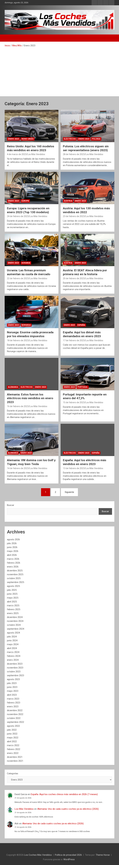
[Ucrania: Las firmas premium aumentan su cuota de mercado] (31, 250)
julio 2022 (12, 729)
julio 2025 (12, 590)
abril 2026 (12, 555)
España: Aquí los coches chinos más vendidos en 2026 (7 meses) (64, 794)
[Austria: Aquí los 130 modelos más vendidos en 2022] (87, 188)
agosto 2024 (13, 632)
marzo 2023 (13, 698)
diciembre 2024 (14, 617)
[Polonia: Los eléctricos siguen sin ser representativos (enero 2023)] (87, 126)
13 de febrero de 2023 (74, 468)
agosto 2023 (13, 679)
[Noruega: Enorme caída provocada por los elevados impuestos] (31, 312)
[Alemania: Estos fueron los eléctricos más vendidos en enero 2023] (31, 374)
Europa (25, 201)
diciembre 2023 (14, 663)
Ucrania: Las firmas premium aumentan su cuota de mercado (28, 272)
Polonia (96, 139)
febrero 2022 (13, 749)
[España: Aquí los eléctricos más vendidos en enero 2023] (87, 440)
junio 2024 (12, 640)
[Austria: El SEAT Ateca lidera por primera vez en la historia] (87, 250)
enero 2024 (12, 660)
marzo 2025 (13, 605)
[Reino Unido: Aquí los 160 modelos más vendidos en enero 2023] (31, 126)
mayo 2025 (12, 597)
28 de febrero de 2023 (74, 154)
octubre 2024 (13, 625)
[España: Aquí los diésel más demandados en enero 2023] (87, 312)
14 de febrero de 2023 (18, 468)
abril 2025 (12, 601)
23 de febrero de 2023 (74, 216)
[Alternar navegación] (8, 38)
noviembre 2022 (15, 714)
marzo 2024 (13, 652)
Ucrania (26, 263)
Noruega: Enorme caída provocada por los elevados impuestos (30, 334)
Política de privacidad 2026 (68, 855)
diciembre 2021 (14, 757)
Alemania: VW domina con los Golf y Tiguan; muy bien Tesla (31, 462)
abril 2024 (12, 648)
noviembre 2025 (15, 574)
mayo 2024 (12, 644)
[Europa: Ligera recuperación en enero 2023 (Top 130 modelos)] (31, 188)
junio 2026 (12, 547)
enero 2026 (12, 566)
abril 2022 (12, 741)
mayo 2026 (12, 551)
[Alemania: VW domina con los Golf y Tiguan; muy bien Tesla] (31, 440)
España (81, 325)
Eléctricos (70, 139)
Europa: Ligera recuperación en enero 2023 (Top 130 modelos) (28, 210)
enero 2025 (12, 613)
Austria (68, 201)
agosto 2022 (13, 726)
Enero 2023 (13, 139)
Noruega (26, 325)
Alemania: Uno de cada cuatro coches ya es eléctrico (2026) (68, 809)
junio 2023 (12, 687)
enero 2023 (12, 706)
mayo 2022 (12, 737)
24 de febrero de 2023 (18, 216)
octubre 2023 (13, 671)
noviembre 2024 (15, 621)
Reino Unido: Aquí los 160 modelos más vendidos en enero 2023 (30, 148)
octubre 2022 (13, 718)
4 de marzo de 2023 (16, 154)
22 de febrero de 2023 (18, 278)
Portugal (82, 387)
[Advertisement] (59, 70)
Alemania (13, 387)
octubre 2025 (13, 578)
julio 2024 (12, 636)
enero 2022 (12, 753)
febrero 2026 (13, 562)
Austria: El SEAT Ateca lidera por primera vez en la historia (85, 272)
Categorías (12, 773)
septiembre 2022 (15, 722)
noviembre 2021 (15, 760)
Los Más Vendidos (36, 154)
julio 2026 (12, 543)
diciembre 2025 (14, 570)
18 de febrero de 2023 (18, 340)
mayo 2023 (12, 691)
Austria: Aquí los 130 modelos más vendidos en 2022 (86, 210)
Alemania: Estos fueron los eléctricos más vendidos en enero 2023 (30, 398)
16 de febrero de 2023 (18, 406)
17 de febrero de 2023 (74, 340)
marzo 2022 (13, 745)
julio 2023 (12, 683)
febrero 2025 (13, 609)
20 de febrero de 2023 (74, 278)
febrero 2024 (13, 656)
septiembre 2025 (15, 582)
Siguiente (69, 492)
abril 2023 (12, 694)
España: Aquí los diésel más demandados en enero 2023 (82, 334)
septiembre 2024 (15, 628)
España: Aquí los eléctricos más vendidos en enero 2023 (84, 462)
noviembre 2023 (15, 667)
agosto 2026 (13, 539)
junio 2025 (12, 593)
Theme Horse (103, 855)
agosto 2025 (13, 586)
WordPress (69, 859)
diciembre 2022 (14, 710)
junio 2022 (12, 733)
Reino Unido (28, 139)
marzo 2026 (13, 559)
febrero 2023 (13, 702)
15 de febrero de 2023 (74, 402)
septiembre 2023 (15, 675)
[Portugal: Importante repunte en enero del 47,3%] (87, 374)
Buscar (10, 505)
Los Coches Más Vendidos (38, 855)
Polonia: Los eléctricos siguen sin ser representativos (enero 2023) (86, 148)
